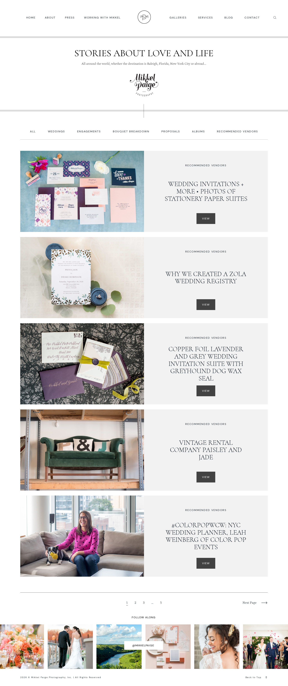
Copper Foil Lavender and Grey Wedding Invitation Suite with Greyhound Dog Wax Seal (205, 363)
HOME (31, 17)
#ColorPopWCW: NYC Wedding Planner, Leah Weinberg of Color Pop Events (206, 536)
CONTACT (252, 17)
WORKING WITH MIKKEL (102, 17)
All (33, 131)
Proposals (170, 131)
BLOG (228, 17)
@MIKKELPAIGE (143, 645)
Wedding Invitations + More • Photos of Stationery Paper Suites (206, 191)
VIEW (206, 218)
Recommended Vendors (237, 131)
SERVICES (205, 17)
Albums (198, 131)
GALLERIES (178, 17)
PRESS (70, 17)
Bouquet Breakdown (131, 131)
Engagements (89, 131)
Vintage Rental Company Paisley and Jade (206, 450)
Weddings (56, 131)
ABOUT (50, 17)
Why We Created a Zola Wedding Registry (206, 277)
